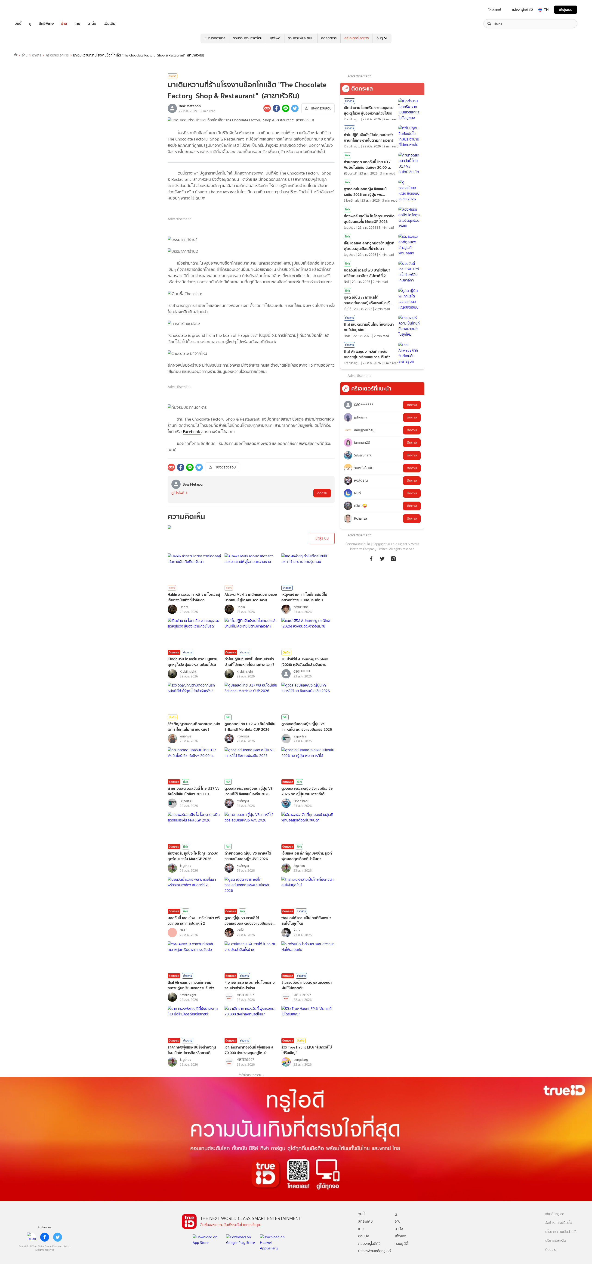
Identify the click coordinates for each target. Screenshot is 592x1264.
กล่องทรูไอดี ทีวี (522, 9)
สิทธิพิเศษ (46, 23)
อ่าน (64, 23)
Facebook (192, 432)
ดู (30, 23)
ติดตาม (322, 493)
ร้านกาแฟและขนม (301, 38)
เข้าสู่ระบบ (565, 9)
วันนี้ (18, 23)
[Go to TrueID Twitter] (382, 561)
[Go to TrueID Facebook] (371, 561)
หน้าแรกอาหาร (214, 38)
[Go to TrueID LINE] (393, 561)
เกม (77, 23)
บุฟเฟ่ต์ (275, 38)
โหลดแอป (494, 9)
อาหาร (36, 55)
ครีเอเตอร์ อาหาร (356, 38)
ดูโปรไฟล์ (177, 493)
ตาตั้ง (92, 23)
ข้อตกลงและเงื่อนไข (357, 544)
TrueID (29, 10)
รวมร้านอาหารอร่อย (247, 38)
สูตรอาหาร (329, 38)
